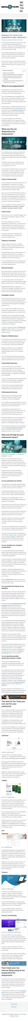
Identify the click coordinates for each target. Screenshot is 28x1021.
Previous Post (14, 1004)
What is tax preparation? (8, 73)
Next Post (14, 1006)
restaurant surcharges (18, 110)
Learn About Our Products (11, 40)
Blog (3, 40)
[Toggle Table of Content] (23, 71)
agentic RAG (9, 579)
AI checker (12, 536)
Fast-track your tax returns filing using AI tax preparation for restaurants (13, 81)
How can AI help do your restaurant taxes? (12, 76)
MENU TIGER (22, 7)
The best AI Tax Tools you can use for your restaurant (12, 78)
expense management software (14, 427)
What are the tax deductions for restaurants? (13, 74)
